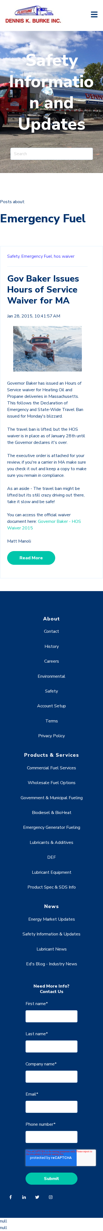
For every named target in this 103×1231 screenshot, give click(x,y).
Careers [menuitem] (51, 661)
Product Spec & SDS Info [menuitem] (51, 887)
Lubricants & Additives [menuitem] (51, 842)
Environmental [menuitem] (51, 676)
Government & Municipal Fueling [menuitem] (52, 798)
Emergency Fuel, (37, 256)
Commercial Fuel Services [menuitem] (51, 768)
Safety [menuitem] (51, 691)
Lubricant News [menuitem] (52, 949)
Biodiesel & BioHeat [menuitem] (51, 813)
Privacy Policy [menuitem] (51, 736)
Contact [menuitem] (51, 631)
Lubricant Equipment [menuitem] (51, 872)
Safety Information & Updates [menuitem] (51, 934)
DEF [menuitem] (51, 857)
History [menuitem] (51, 646)
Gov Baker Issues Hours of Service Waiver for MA (43, 290)
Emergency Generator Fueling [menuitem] (51, 827)
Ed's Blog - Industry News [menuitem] (51, 964)
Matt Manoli (19, 541)
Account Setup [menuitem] (51, 706)
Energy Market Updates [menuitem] (51, 919)
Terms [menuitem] (51, 721)
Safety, (13, 256)
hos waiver (64, 256)
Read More (31, 558)
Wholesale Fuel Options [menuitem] (52, 783)
